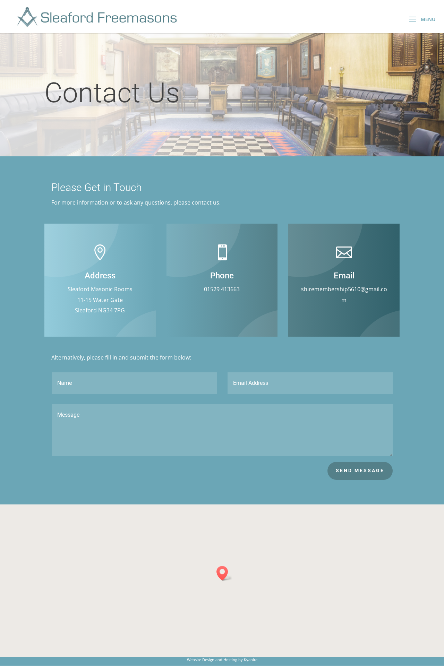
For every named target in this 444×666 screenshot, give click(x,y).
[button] (224, 573)
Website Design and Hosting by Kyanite (222, 659)
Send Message (360, 470)
